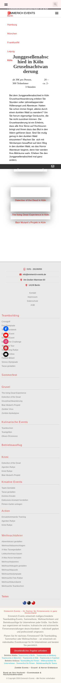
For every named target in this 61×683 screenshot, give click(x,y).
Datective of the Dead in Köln (30, 200)
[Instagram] (29, 603)
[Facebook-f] (24, 603)
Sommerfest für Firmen (25, 663)
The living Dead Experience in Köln (30, 214)
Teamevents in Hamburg (46, 655)
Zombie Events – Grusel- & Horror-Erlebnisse (36, 668)
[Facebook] (5, 328)
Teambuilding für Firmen (29, 661)
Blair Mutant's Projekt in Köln (30, 222)
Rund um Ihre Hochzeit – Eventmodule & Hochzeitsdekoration (22, 673)
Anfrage (5, 174)
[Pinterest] (5, 348)
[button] (6, 4)
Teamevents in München (11, 658)
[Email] (5, 354)
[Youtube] (33, 603)
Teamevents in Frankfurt (49, 658)
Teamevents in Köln (30, 658)
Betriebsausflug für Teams (46, 663)
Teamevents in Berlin (26, 655)
